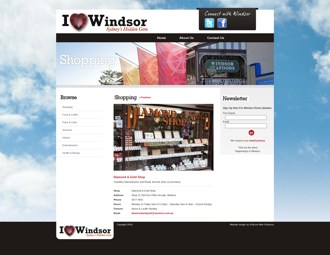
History (66, 137)
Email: (226, 121)
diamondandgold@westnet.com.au (152, 213)
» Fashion (145, 97)
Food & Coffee (70, 114)
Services (67, 130)
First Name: (229, 113)
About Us (186, 38)
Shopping (67, 107)
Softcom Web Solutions (262, 224)
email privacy (257, 140)
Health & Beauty (71, 153)
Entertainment (69, 145)
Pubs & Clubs (69, 122)
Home (161, 38)
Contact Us (215, 38)
